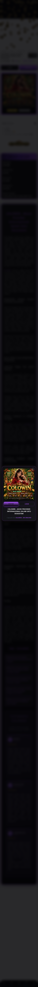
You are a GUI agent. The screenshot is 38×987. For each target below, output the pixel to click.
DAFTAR (11, 504)
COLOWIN (19, 517)
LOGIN (27, 504)
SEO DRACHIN (27, 517)
